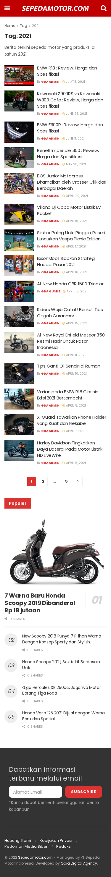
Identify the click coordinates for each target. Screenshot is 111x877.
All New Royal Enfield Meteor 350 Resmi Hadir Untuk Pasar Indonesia (70, 341)
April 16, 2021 (76, 272)
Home (9, 25)
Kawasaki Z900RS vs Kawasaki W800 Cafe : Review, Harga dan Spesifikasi (70, 99)
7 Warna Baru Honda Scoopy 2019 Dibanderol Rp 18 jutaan (39, 602)
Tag (23, 25)
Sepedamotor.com (35, 857)
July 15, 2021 (75, 82)
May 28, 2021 (75, 164)
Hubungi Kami (17, 840)
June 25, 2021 (76, 113)
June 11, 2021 (75, 138)
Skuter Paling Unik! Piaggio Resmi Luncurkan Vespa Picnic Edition (71, 235)
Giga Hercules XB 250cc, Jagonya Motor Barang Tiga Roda (61, 690)
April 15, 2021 (76, 291)
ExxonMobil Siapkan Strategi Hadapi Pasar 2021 (66, 261)
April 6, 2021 (75, 463)
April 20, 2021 (76, 196)
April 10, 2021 (76, 373)
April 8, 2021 (75, 405)
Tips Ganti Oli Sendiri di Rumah (68, 366)
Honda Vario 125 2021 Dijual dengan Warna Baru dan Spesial (63, 716)
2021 (36, 25)
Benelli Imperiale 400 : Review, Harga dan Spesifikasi (68, 153)
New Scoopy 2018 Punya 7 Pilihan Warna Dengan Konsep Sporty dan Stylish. (61, 639)
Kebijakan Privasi (56, 840)
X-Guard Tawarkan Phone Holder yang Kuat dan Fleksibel (71, 420)
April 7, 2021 (75, 431)
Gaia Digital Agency (79, 863)
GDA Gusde (50, 291)
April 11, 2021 (75, 355)
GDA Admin (50, 82)
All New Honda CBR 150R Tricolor (70, 284)
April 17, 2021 (75, 246)
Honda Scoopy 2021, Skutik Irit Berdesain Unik (61, 665)
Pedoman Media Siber (26, 846)
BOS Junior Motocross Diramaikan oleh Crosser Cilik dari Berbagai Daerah (71, 182)
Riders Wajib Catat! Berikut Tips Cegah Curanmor (70, 312)
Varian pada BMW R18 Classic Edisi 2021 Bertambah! (67, 395)
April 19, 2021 (76, 221)
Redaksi (64, 846)
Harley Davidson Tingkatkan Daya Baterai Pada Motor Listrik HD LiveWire (69, 449)
